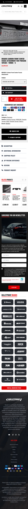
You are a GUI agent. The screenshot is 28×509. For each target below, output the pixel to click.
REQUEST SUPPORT (15, 137)
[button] (1, 33)
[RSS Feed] (19, 434)
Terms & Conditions (15, 482)
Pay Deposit (9, 92)
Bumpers (11, 52)
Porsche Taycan (10, 119)
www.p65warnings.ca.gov (15, 493)
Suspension (14, 447)
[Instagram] (16, 434)
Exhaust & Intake (14, 454)
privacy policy (18, 274)
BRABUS (8, 123)
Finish (4, 78)
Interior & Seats (14, 459)
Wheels (14, 457)
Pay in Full (8, 88)
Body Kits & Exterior (14, 444)
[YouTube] (9, 434)
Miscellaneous (14, 462)
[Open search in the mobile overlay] (14, 11)
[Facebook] (13, 434)
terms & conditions (20, 269)
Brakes (14, 449)
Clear (24, 87)
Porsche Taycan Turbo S (16, 121)
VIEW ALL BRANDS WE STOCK (14, 388)
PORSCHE (18, 119)
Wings (14, 452)
